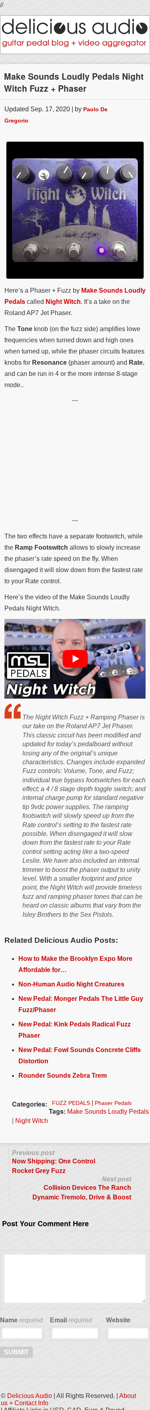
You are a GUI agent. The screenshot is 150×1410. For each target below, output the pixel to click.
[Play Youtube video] (75, 658)
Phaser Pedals (113, 1103)
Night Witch (63, 301)
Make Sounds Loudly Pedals (108, 1111)
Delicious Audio (29, 1395)
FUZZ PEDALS (71, 1103)
